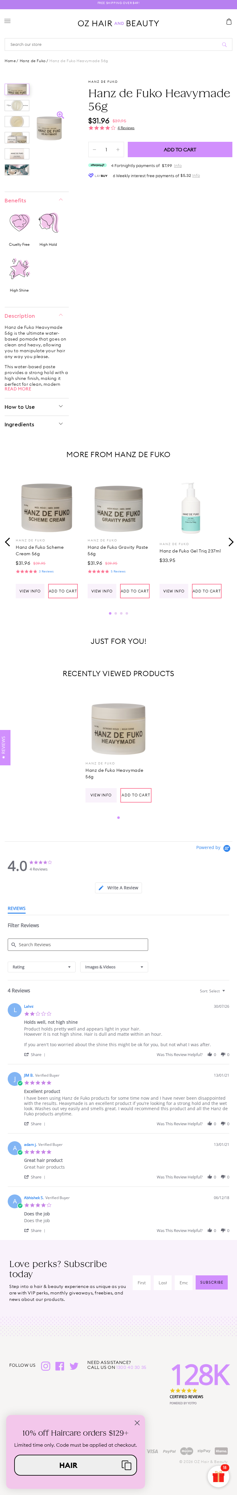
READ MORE (18, 389)
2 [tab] (115, 613)
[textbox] (228, 993)
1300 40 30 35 (131, 1367)
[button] (36, 1054)
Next (229, 541)
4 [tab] (127, 613)
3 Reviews (46, 571)
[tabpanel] (47, 535)
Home (10, 61)
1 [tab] (110, 613)
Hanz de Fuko (33, 61)
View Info (30, 591)
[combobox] (42, 967)
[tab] (118, 888)
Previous (8, 541)
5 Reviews (118, 571)
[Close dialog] (137, 1422)
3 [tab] (121, 613)
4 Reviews (126, 127)
